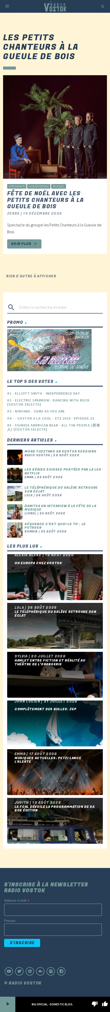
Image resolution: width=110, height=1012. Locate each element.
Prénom (10, 921)
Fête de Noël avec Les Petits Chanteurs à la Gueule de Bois (45, 200)
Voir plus (24, 243)
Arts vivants (17, 186)
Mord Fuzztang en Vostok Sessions (61, 451)
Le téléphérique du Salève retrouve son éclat (61, 489)
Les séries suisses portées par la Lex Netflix (63, 471)
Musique (58, 186)
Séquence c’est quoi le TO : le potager (55, 526)
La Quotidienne (39, 186)
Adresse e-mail (16, 901)
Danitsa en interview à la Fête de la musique (60, 508)
